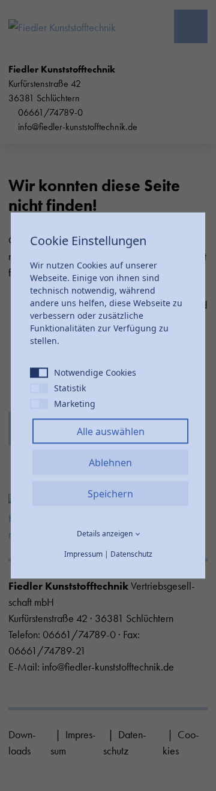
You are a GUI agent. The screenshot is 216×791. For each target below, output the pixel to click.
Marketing (74, 403)
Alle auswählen (111, 431)
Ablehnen (110, 462)
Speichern (110, 493)
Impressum (83, 554)
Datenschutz (131, 554)
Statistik (70, 388)
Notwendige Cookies (95, 372)
